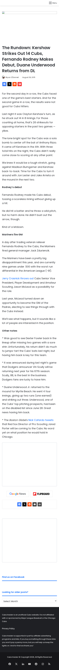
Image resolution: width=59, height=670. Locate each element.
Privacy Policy (8, 628)
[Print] (40, 504)
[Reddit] (14, 84)
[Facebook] (4, 84)
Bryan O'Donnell (12, 77)
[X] (9, 84)
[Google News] (18, 494)
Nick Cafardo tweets (41, 420)
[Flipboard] (20, 84)
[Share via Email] (35, 504)
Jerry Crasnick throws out (18, 278)
